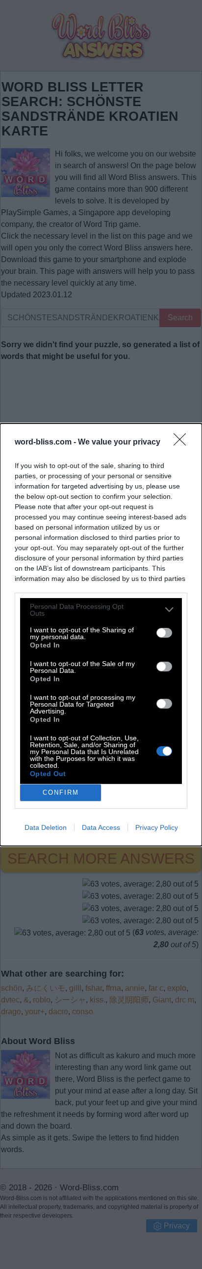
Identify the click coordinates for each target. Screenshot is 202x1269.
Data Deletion (46, 827)
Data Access (101, 827)
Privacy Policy (156, 827)
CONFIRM (61, 792)
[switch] (164, 633)
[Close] (183, 442)
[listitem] (101, 610)
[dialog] (101, 634)
